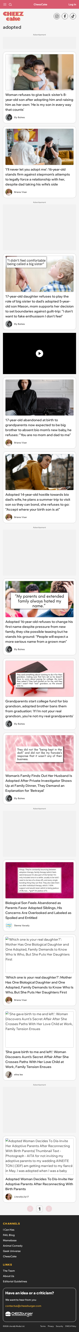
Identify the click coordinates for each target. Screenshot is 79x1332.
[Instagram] (57, 16)
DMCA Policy (70, 1326)
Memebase (10, 1240)
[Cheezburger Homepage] (39, 1314)
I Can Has (8, 1229)
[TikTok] (73, 16)
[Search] (10, 4)
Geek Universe (12, 1251)
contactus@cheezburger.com (23, 1306)
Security (59, 1326)
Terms (43, 1326)
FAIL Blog (9, 1235)
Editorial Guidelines (15, 1281)
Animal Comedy (13, 1245)
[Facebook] (65, 16)
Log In (72, 4)
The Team (9, 1270)
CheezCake (40, 4)
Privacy (51, 1326)
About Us (8, 1276)
